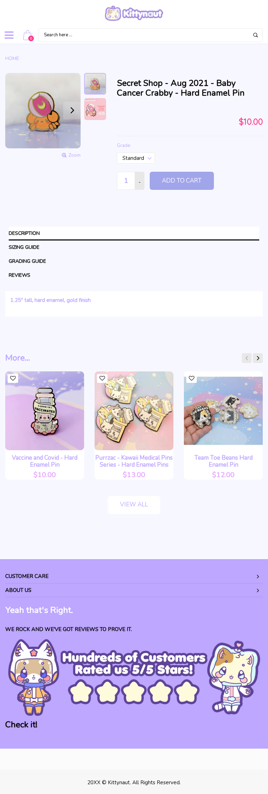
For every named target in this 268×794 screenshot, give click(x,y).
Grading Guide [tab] (27, 261)
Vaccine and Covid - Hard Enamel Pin (44, 461)
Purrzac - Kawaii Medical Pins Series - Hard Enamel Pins (134, 461)
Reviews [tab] (19, 275)
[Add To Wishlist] (13, 378)
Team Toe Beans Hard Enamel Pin (223, 461)
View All (134, 504)
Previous (247, 358)
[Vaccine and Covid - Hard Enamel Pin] (44, 410)
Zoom (74, 155)
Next (258, 358)
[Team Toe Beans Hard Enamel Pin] (223, 410)
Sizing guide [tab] (24, 247)
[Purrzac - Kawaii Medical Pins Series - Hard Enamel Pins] (134, 410)
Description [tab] (24, 233)
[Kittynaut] (134, 13)
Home (12, 58)
